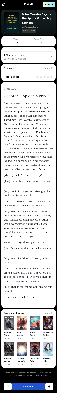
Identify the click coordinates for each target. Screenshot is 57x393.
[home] (4, 5)
